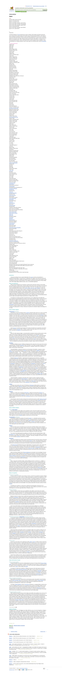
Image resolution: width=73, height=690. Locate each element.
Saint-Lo (10, 636)
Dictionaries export (11, 669)
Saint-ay (10, 663)
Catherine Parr (42, 631)
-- (27, 584)
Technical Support (22, 668)
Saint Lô (10, 642)
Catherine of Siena (14, 631)
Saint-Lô (10, 659)
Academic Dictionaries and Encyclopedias (24, 8)
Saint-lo (10, 638)
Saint (10, 651)
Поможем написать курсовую (19, 625)
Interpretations (23, 11)
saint (10, 647)
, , (17, 580)
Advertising (25, 668)
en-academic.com (11, 11)
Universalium (18, 11)
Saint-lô (10, 640)
